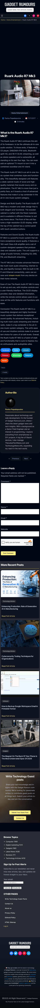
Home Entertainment (14, 20)
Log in (6, 926)
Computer (9, 842)
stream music (14, 275)
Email (4, 518)
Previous (15, 459)
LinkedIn (26, 350)
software (9, 976)
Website (4, 529)
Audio (5, 372)
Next (26, 459)
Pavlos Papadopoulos (13, 118)
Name (4, 507)
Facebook (5, 350)
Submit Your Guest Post (20, 812)
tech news (33, 970)
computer (33, 974)
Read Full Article (9, 616)
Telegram (28, 355)
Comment (6, 481)
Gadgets (5, 751)
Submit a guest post (25, 983)
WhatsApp (16, 355)
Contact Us (20, 818)
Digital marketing (12, 845)
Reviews (9, 855)
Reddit (4, 360)
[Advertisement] (20, 47)
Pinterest (5, 355)
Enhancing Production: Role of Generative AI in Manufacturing (19, 607)
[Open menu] (2, 15)
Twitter (16, 350)
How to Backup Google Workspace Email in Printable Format (20, 707)
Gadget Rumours (32, 998)
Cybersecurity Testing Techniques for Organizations (17, 657)
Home (3, 20)
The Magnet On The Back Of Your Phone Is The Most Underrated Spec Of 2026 (19, 757)
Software (5, 701)
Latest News (10, 852)
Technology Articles (9, 601)
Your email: (8, 879)
